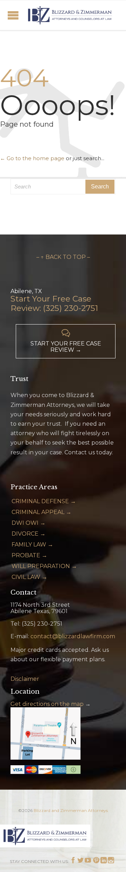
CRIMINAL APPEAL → (41, 512)
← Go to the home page (32, 158)
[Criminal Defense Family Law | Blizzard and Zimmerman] (69, 15)
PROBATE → (29, 555)
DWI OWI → (29, 523)
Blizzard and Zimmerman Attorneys (71, 810)
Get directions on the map (47, 704)
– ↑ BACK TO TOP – (63, 257)
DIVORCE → (29, 533)
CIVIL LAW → (29, 577)
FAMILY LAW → (32, 544)
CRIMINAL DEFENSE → (44, 501)
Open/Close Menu (13, 15)
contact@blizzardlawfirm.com (72, 636)
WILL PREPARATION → (44, 566)
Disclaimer (24, 679)
